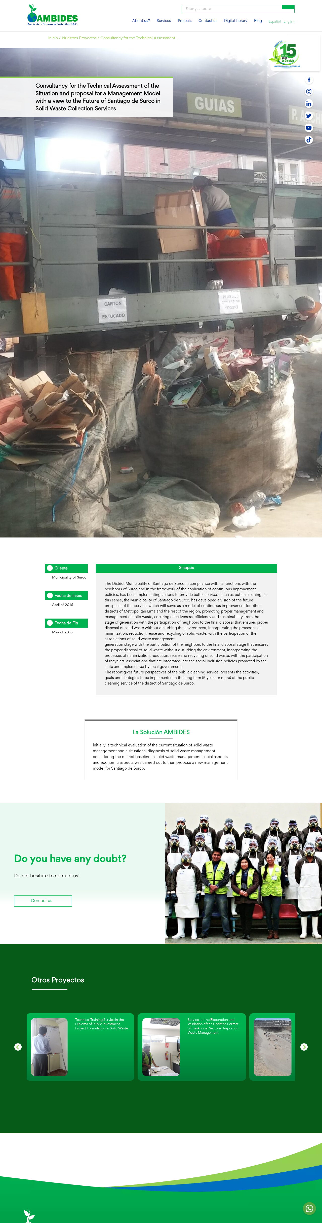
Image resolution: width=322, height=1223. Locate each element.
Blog (258, 21)
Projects (185, 21)
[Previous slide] (18, 1047)
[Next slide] (304, 1047)
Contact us (207, 21)
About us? (141, 21)
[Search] (288, 7)
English (289, 21)
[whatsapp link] (309, 1210)
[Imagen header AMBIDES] (52, 15)
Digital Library (235, 21)
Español (275, 21)
